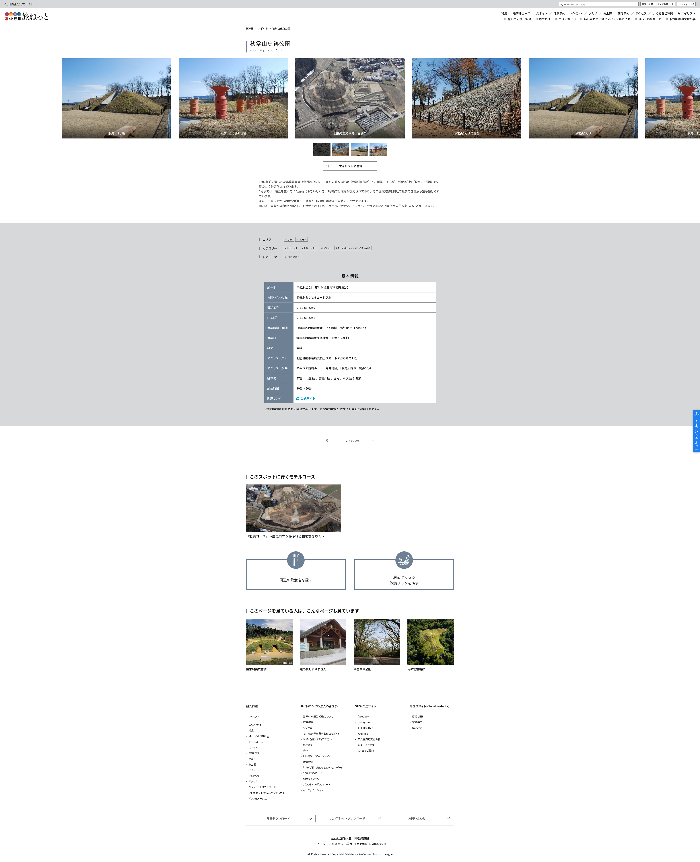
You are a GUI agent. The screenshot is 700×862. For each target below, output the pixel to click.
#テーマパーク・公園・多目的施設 (353, 248)
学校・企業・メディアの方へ (317, 739)
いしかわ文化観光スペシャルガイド (607, 19)
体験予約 (559, 13)
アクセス (641, 13)
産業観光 (308, 762)
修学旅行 (308, 745)
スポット (542, 13)
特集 (504, 13)
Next (448, 98)
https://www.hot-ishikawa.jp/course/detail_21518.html (293, 511)
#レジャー (326, 248)
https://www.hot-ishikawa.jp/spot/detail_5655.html (269, 645)
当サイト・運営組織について (318, 716)
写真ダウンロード (312, 773)
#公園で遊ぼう (292, 256)
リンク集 (307, 728)
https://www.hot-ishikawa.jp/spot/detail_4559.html (430, 645)
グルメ (593, 13)
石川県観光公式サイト (26, 16)
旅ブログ (545, 19)
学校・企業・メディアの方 (655, 3)
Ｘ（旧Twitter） (366, 728)
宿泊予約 (623, 13)
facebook (363, 716)
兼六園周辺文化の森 (682, 19)
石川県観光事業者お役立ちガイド (321, 733)
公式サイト (308, 398)
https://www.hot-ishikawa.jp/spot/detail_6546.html (323, 645)
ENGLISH (417, 716)
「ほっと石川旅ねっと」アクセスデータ (323, 767)
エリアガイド (567, 19)
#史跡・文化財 (309, 248)
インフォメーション (258, 798)
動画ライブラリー (312, 779)
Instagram (364, 722)
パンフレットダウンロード (262, 787)
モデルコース (521, 13)
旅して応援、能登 (519, 19)
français (417, 728)
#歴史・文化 (291, 248)
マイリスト (688, 13)
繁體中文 (417, 722)
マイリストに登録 (350, 166)
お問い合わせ (417, 818)
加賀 (290, 239)
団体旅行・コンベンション (316, 756)
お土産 (607, 13)
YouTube (363, 733)
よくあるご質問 (663, 13)
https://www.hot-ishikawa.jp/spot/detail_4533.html (377, 645)
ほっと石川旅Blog (259, 736)
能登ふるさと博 (366, 745)
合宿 (305, 750)
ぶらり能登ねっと (650, 19)
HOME (249, 28)
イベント (577, 13)
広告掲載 (308, 722)
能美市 (303, 239)
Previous (251, 98)
